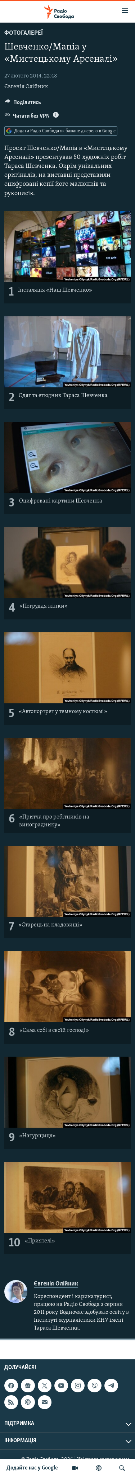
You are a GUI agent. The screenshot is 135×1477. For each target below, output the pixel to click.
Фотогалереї (23, 33)
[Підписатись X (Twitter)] (44, 1385)
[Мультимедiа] (75, 1468)
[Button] (23, 104)
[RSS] (11, 1402)
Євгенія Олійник (26, 87)
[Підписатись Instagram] (78, 1385)
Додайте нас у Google (32, 1468)
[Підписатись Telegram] (111, 1385)
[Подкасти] (98, 1468)
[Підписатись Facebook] (11, 1385)
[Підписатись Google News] (28, 1385)
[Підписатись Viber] (94, 1385)
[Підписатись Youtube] (61, 1385)
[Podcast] (28, 1402)
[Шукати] (122, 1468)
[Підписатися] (44, 1402)
